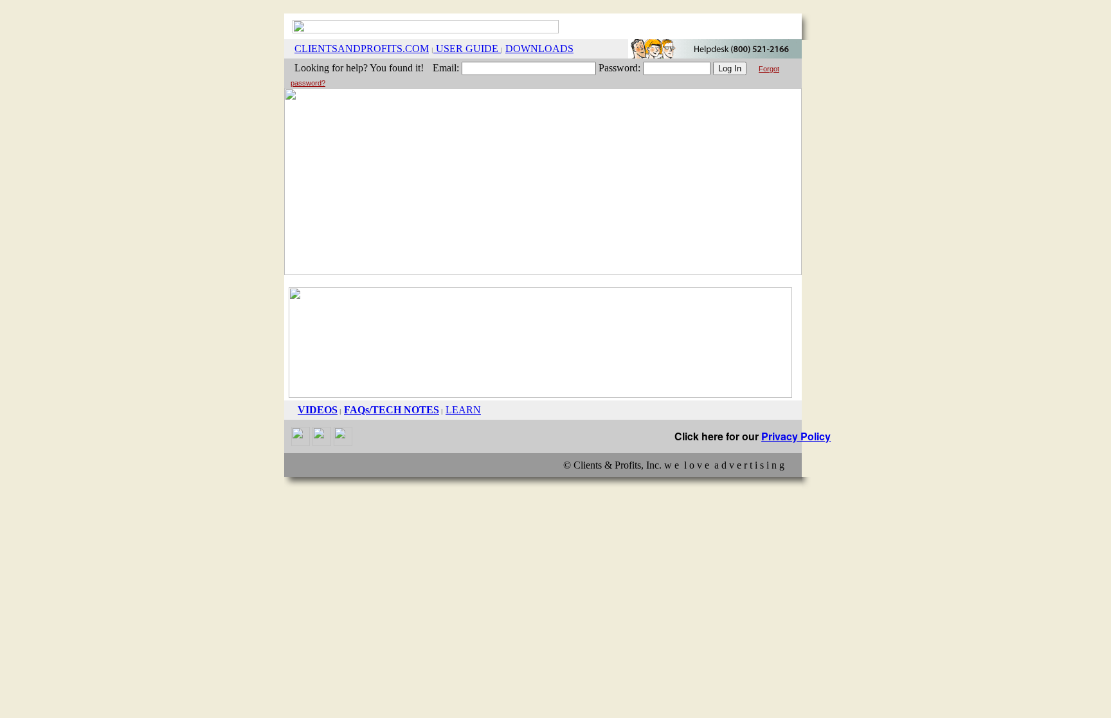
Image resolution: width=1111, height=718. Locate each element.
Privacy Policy (796, 436)
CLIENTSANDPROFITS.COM (361, 48)
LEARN (463, 409)
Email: (446, 67)
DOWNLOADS (539, 48)
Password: (619, 67)
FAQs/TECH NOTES (391, 409)
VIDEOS (318, 409)
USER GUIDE (467, 48)
